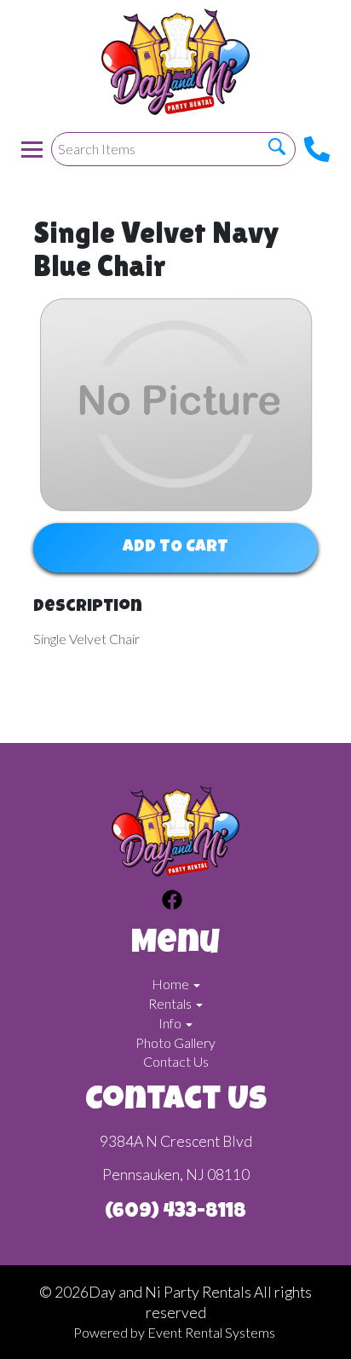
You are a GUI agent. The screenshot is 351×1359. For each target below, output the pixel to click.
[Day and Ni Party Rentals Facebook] (172, 902)
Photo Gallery (175, 1042)
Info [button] (171, 1023)
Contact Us (176, 1061)
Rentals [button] (171, 1003)
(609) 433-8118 (175, 1212)
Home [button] (172, 984)
